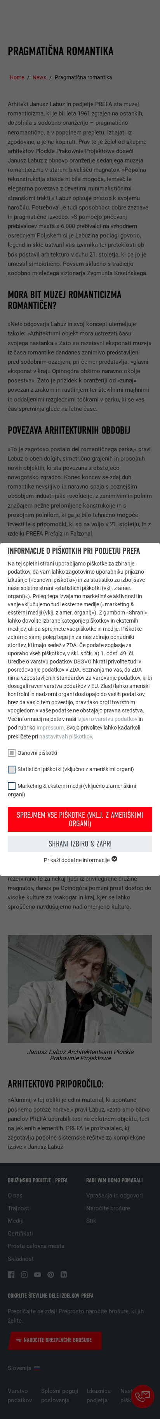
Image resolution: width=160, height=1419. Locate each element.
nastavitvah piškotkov (65, 736)
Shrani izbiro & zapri (80, 844)
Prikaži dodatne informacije (77, 860)
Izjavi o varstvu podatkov (107, 719)
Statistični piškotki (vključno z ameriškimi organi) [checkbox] (75, 769)
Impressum (50, 727)
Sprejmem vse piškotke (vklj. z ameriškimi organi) (80, 819)
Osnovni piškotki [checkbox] (37, 753)
